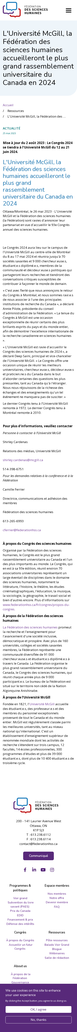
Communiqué (38, 856)
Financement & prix (20, 920)
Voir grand (20, 898)
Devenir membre (57, 902)
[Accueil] (38, 806)
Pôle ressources (57, 940)
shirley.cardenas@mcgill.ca (23, 460)
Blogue (57, 949)
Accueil (8, 105)
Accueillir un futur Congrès (21, 947)
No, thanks (38, 1019)
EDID (20, 915)
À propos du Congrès (20, 940)
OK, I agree (38, 1009)
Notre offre (57, 898)
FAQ (57, 907)
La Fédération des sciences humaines (30, 627)
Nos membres (57, 894)
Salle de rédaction (57, 958)
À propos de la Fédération (20, 976)
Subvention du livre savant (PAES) (21, 904)
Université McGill (42, 704)
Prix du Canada (20, 911)
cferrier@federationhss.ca (22, 530)
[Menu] (68, 10)
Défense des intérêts (20, 924)
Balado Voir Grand (56, 945)
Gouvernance (20, 982)
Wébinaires (57, 953)
